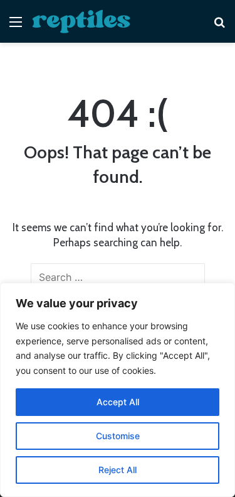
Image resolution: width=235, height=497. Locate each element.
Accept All (118, 401)
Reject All (117, 469)
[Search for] (219, 26)
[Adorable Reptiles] (81, 21)
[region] (117, 390)
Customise (118, 435)
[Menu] (15, 26)
